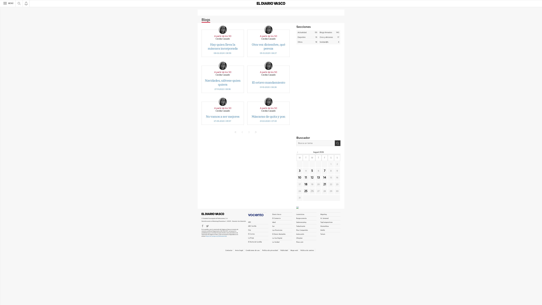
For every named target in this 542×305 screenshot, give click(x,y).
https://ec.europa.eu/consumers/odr (216, 236)
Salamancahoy (301, 222)
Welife (322, 230)
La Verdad (275, 242)
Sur (273, 226)
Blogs (206, 20)
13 (318, 177)
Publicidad (284, 250)
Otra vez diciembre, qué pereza (268, 46)
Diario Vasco (276, 214)
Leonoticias (300, 214)
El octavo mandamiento (268, 82)
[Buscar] (337, 143)
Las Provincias (277, 230)
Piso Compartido (302, 230)
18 (305, 184)
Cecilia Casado (223, 39)
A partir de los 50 (222, 36)
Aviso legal (239, 250)
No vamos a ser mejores (222, 116)
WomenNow (324, 226)
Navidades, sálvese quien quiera (222, 82)
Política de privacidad (270, 250)
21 (324, 184)
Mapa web (294, 250)
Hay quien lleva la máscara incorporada (223, 46)
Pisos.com (299, 242)
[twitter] (207, 226)
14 (324, 177)
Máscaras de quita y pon (268, 116)
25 (305, 191)
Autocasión (300, 234)
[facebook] (203, 226)
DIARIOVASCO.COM (213, 213)
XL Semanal (324, 218)
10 (299, 177)
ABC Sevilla (252, 226)
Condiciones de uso (253, 250)
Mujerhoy (323, 214)
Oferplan (299, 238)
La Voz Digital (277, 238)
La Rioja (251, 238)
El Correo (251, 234)
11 (306, 177)
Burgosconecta (301, 218)
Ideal (274, 222)
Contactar (228, 250)
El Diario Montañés (279, 234)
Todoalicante (300, 226)
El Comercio (276, 218)
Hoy (249, 230)
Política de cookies (307, 250)
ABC (249, 222)
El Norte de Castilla (255, 242)
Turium (322, 234)
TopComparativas (326, 222)
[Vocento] (257, 214)
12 (312, 177)
